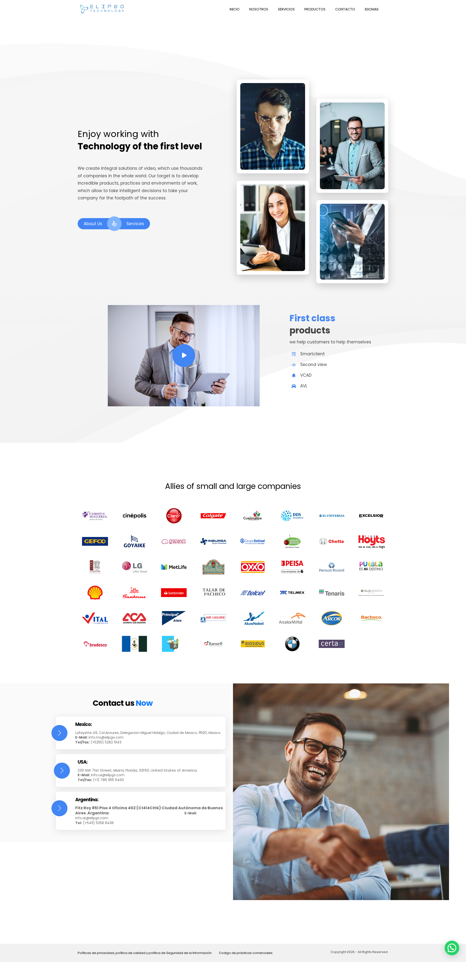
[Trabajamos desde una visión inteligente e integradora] (102, 9)
